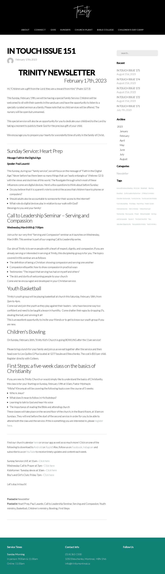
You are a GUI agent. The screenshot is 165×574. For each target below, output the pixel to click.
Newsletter (23, 499)
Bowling (53, 508)
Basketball (21, 508)
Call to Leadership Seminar (58, 503)
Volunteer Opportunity (124, 224)
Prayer (137, 214)
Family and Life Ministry (149, 198)
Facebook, (77, 447)
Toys (149, 219)
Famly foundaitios (122, 204)
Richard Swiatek (145, 214)
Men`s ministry (133, 209)
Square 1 (131, 219)
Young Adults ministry (139, 224)
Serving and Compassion (86, 503)
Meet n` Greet (149, 204)
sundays (65, 29)
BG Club (136, 188)
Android (38, 447)
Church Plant (84, 29)
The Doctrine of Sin (141, 219)
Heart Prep (23, 503)
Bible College (105, 29)
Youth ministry (151, 224)
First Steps (64, 508)
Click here (44, 460)
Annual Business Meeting (125, 188)
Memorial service (122, 209)
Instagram (88, 447)
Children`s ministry (38, 508)
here (36, 442)
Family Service (136, 198)
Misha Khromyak (145, 209)
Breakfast (120, 193)
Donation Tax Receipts (123, 198)
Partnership (120, 214)
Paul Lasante (36, 503)
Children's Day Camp (130, 29)
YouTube (31, 451)
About (25, 29)
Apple (49, 447)
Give (53, 29)
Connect (40, 29)
